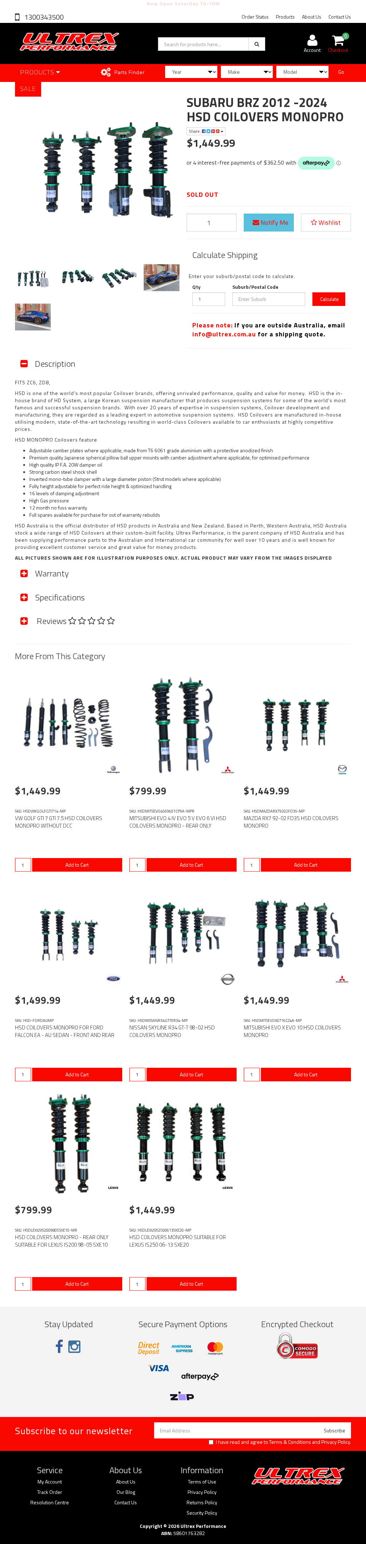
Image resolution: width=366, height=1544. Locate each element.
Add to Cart (77, 864)
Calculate (329, 299)
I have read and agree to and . (283, 1442)
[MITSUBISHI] (228, 770)
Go (341, 72)
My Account (50, 1481)
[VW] (113, 770)
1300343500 (43, 17)
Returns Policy (202, 1502)
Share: (195, 131)
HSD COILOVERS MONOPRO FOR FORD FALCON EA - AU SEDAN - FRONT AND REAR (64, 1031)
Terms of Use (202, 1481)
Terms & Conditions (290, 1442)
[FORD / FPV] (113, 979)
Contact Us (339, 16)
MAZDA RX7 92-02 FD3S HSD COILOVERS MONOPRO (291, 822)
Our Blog (126, 1492)
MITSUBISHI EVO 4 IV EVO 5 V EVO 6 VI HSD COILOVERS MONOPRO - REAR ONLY (177, 822)
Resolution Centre (49, 1502)
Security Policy (202, 1512)
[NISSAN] (228, 979)
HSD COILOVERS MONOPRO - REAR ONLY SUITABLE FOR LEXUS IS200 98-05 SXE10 (62, 1241)
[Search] (256, 44)
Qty (196, 287)
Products (285, 16)
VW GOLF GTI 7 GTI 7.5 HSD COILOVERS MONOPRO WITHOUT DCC (58, 822)
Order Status (255, 16)
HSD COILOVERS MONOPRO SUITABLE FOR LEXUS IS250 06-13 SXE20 (177, 1241)
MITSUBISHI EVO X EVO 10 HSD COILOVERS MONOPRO (292, 1031)
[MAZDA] (342, 770)
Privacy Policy (335, 1442)
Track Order (49, 1492)
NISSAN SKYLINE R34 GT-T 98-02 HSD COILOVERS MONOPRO (172, 1031)
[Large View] (33, 278)
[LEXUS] (113, 1189)
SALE (28, 88)
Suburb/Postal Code (255, 287)
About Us (311, 16)
